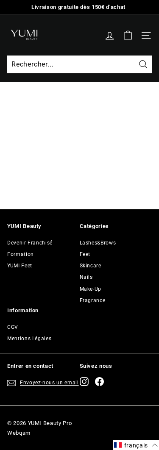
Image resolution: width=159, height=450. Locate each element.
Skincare (90, 266)
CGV (12, 327)
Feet (85, 254)
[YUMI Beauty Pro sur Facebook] (99, 381)
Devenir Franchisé (30, 243)
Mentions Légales (29, 339)
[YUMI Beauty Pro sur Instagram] (84, 381)
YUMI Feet (19, 266)
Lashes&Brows (98, 243)
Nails (86, 277)
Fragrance (93, 300)
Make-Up (91, 289)
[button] (136, 445)
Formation (20, 254)
